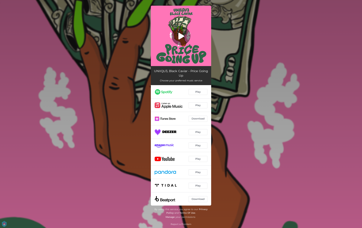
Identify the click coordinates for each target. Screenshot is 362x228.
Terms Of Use (187, 212)
